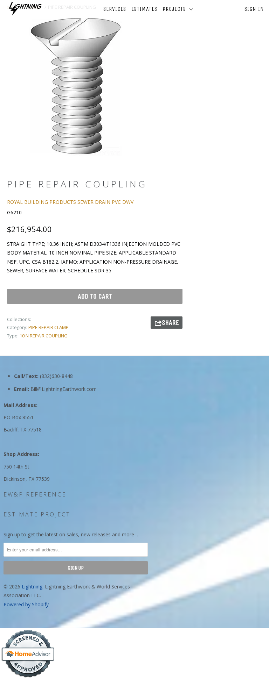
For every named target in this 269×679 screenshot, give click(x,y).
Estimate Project (37, 514)
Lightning (32, 586)
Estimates (144, 9)
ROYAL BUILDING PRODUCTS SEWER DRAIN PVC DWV (70, 202)
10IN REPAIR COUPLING (44, 336)
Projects (176, 9)
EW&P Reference (35, 494)
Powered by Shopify (26, 604)
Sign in (254, 9)
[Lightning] (25, 9)
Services (114, 9)
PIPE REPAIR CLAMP (48, 327)
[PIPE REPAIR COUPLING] (76, 86)
